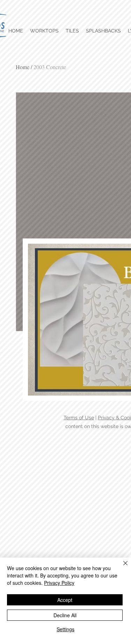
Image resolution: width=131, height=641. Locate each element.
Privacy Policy (59, 582)
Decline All (65, 615)
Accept (64, 599)
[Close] (121, 567)
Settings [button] (65, 629)
